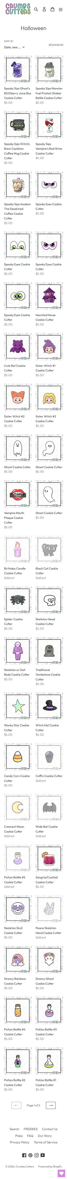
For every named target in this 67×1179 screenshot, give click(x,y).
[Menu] (61, 9)
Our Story (45, 1136)
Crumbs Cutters (25, 1166)
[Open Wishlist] (61, 1173)
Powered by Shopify (50, 1166)
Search (14, 1129)
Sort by (8, 41)
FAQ (30, 1136)
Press (19, 1136)
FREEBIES (31, 1129)
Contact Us (50, 1129)
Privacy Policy (19, 1142)
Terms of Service (45, 1142)
